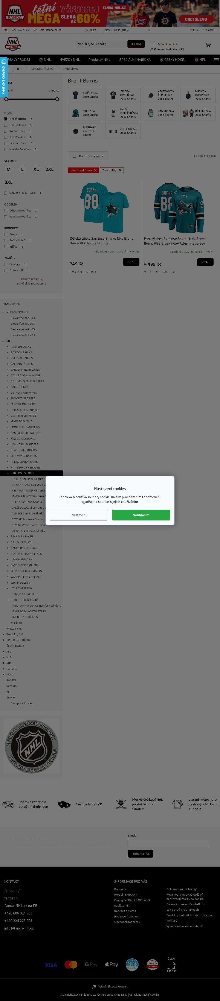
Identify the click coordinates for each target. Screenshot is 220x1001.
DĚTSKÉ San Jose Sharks (28, 519)
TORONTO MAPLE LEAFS (26, 554)
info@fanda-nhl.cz (19, 928)
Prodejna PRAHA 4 (116, 30)
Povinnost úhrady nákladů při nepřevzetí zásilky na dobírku (185, 897)
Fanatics (17, 264)
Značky (11, 697)
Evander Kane (21, 143)
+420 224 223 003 (18, 920)
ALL (8, 692)
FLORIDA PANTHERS (23, 404)
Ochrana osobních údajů (182, 889)
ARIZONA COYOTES (24, 594)
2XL (165, 272)
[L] (22, 169)
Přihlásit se (140, 853)
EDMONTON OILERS (23, 398)
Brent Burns (20, 119)
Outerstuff (19, 270)
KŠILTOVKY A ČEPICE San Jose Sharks (35, 490)
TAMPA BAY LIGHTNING (25, 548)
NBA (9, 663)
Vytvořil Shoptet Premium (113, 987)
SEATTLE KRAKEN (22, 536)
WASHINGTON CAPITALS (26, 577)
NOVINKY (11, 686)
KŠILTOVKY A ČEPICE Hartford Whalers (37, 606)
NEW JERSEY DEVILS (23, 439)
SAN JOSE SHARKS (22, 473)
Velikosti (172, 921)
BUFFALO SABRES (22, 358)
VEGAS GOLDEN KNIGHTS (26, 571)
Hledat (136, 44)
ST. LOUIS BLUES (21, 542)
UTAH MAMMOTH (21, 559)
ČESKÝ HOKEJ (15, 646)
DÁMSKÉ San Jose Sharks (28, 513)
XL (157, 272)
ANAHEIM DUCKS (21, 347)
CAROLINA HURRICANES (25, 370)
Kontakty (89, 30)
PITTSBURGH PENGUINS (26, 468)
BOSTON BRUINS (21, 352)
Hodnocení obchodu (127, 916)
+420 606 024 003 (18, 913)
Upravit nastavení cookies (144, 995)
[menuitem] (17, 60)
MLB (9, 657)
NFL (8, 652)
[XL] (36, 169)
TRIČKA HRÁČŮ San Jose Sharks (32, 485)
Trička (16, 247)
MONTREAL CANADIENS (25, 427)
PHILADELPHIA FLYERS (24, 462)
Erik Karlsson (20, 125)
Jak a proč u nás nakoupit (183, 910)
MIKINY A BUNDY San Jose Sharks (32, 496)
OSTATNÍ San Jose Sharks (28, 531)
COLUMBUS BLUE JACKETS (27, 381)
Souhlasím (141, 515)
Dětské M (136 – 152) (25, 193)
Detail (131, 262)
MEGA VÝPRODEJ (17, 312)
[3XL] (8, 182)
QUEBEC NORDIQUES (25, 617)
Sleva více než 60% (23, 324)
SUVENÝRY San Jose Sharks (29, 525)
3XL (174, 272)
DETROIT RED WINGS (24, 393)
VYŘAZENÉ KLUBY (21, 588)
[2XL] (49, 169)
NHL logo (16, 623)
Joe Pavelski (20, 137)
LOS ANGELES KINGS (23, 416)
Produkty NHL (15, 634)
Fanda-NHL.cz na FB (21, 905)
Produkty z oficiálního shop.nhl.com (189, 915)
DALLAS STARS (20, 387)
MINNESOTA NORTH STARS (29, 611)
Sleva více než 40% (23, 329)
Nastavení (79, 515)
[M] (8, 169)
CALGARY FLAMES (22, 364)
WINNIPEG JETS (20, 583)
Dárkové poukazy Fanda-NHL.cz (186, 904)
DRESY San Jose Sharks (27, 502)
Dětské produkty (23, 210)
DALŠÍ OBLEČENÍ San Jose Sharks (33, 508)
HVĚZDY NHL (13, 629)
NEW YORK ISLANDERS (24, 444)
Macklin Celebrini (23, 149)
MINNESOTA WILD (21, 421)
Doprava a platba (125, 911)
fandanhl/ (12, 890)
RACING (11, 680)
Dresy (16, 234)
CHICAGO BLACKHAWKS (25, 410)
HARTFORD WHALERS (25, 600)
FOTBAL (11, 669)
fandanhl (11, 898)
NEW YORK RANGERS (24, 450)
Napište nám (122, 906)
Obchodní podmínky (127, 922)
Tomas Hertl (20, 131)
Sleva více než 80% (23, 318)
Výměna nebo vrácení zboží (184, 926)
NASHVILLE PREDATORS (25, 433)
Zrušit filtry (30, 279)
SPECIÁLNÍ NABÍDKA (18, 640)
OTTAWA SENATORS (24, 456)
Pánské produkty (23, 216)
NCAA (9, 674)
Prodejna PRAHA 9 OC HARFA (132, 900)
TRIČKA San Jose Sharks (27, 479)
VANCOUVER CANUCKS (25, 565)
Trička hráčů (20, 240)
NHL (8, 341)
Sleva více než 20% (23, 335)
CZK (192, 30)
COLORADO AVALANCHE (26, 375)
